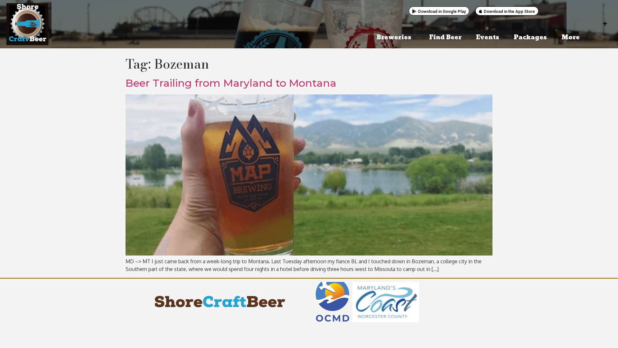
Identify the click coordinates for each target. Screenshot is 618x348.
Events (487, 37)
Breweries (394, 37)
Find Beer (445, 37)
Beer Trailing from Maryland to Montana (231, 83)
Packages (530, 37)
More (570, 37)
